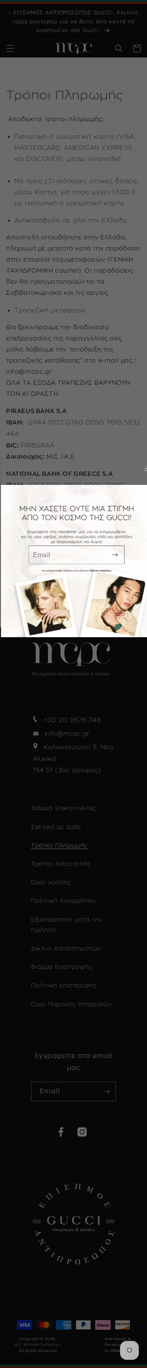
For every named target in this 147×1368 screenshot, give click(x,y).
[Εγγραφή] (115, 555)
